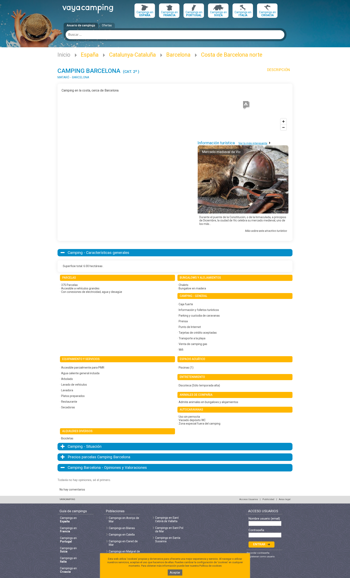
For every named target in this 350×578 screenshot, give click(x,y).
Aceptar (175, 572)
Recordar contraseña (258, 553)
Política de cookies (210, 565)
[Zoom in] (283, 121)
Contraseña (256, 530)
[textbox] (175, 34)
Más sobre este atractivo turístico (266, 230)
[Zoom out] (283, 127)
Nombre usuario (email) (264, 518)
